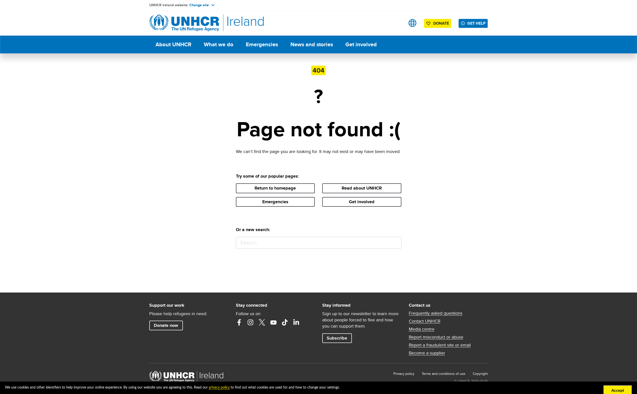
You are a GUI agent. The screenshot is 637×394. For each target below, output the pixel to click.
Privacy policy (403, 373)
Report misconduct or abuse (436, 337)
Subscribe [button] (337, 338)
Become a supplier (427, 353)
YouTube (273, 322)
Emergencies (262, 44)
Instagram (250, 322)
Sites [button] (412, 23)
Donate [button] (441, 23)
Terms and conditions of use (443, 373)
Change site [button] (199, 4)
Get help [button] (476, 23)
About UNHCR (173, 44)
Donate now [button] (166, 325)
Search (395, 243)
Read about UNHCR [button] (362, 188)
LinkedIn (296, 322)
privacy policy (219, 387)
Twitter (262, 322)
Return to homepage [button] (275, 188)
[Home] (184, 23)
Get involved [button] (361, 201)
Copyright (480, 373)
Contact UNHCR (424, 321)
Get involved (361, 44)
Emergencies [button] (275, 201)
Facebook (239, 322)
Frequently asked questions (435, 313)
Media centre (421, 329)
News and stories (311, 44)
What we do (218, 44)
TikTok (285, 322)
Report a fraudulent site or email (440, 345)
